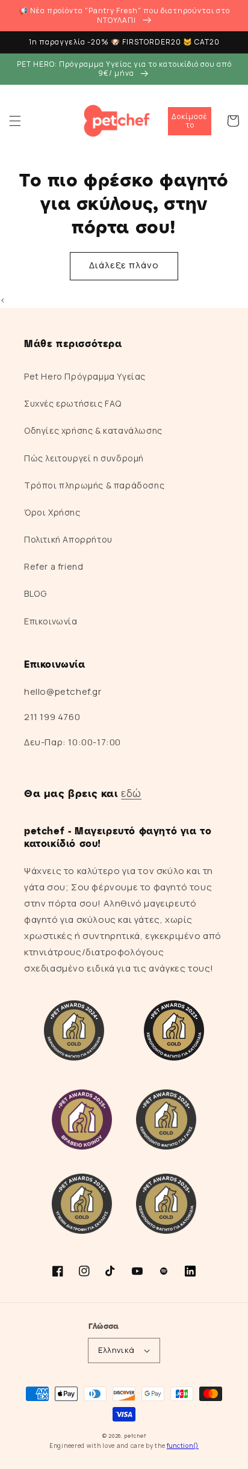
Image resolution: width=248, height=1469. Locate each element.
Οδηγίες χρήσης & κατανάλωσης (93, 430)
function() (183, 1445)
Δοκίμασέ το (190, 120)
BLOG (35, 593)
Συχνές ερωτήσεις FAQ (73, 403)
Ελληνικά (116, 1349)
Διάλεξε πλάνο (124, 265)
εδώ (131, 793)
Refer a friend (53, 566)
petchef (135, 1435)
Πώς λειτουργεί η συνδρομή (84, 458)
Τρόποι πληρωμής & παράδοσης (94, 485)
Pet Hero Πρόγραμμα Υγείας (85, 376)
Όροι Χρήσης (52, 512)
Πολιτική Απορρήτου (68, 539)
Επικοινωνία (51, 621)
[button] (15, 121)
